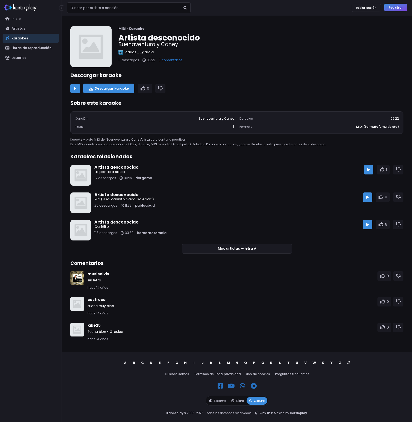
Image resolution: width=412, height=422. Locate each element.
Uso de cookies (258, 374)
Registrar (395, 7)
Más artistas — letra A (237, 248)
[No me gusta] (160, 88)
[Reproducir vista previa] (75, 88)
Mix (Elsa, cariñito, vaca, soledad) (124, 199)
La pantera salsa (109, 172)
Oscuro (259, 401)
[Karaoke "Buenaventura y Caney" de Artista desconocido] (91, 46)
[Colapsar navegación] (61, 8)
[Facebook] (220, 386)
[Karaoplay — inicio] (31, 8)
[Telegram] (253, 386)
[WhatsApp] (242, 386)
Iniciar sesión (366, 8)
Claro (240, 401)
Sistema (220, 401)
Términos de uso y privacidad (217, 374)
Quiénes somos (177, 374)
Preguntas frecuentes (292, 374)
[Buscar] (185, 8)
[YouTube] (231, 386)
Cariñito (101, 226)
